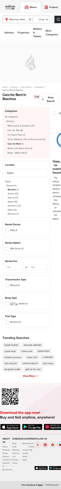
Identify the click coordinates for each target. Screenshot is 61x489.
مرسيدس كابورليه (13, 357)
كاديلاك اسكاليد (30, 363)
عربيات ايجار (48, 363)
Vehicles (9, 32)
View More (29, 376)
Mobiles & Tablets (37, 32)
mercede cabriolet (32, 344)
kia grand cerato (12, 369)
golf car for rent (33, 369)
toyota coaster (11, 344)
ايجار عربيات (32, 357)
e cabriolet (47, 357)
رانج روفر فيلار (11, 363)
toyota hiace (43, 351)
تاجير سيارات (26, 351)
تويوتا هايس (10, 351)
